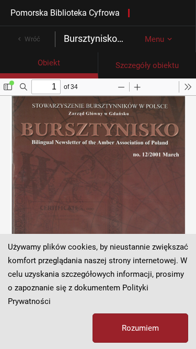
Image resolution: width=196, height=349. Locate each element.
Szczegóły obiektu (147, 65)
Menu (154, 39)
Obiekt (49, 62)
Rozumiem (140, 328)
